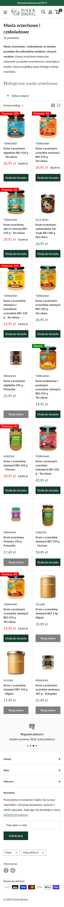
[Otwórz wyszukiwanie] (43, 12)
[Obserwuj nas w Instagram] (12, 870)
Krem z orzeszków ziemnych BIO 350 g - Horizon (48, 541)
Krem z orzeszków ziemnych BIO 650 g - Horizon (16, 465)
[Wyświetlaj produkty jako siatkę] (53, 105)
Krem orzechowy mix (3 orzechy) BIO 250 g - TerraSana (15, 229)
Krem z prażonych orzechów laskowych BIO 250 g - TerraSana (47, 467)
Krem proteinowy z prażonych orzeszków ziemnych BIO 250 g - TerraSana (48, 389)
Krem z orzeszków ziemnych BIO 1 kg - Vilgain (48, 613)
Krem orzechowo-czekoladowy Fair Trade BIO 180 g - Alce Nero (46, 231)
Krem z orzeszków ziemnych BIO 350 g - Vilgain (16, 689)
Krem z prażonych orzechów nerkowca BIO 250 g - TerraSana (48, 154)
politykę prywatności (16, 814)
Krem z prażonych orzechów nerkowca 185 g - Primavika (48, 689)
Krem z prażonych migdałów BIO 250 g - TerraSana (16, 152)
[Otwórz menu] (5, 12)
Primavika (10, 376)
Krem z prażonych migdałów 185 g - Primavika (14, 385)
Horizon (9, 456)
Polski (9, 852)
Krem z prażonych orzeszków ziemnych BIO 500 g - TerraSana (48, 307)
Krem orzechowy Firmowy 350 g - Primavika (14, 541)
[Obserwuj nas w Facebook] (6, 870)
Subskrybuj (16, 835)
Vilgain (40, 604)
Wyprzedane (16, 414)
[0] (57, 12)
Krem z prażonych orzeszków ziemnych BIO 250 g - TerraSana (16, 615)
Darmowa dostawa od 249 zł (32, 2)
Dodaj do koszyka (16, 177)
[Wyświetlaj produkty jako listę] (58, 105)
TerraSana (10, 143)
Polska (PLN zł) (30, 852)
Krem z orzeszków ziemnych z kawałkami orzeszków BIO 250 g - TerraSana (15, 309)
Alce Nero (42, 219)
